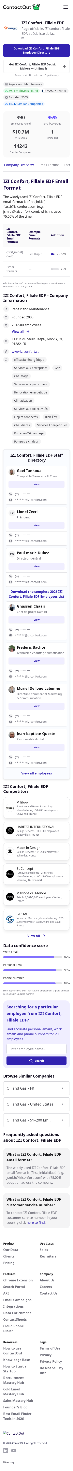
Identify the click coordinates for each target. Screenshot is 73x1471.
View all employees (36, 773)
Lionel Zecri (27, 512)
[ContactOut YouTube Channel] (13, 1450)
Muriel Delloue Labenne (38, 688)
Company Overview (19, 165)
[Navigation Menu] (66, 7)
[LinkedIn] (22, 38)
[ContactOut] (23, 6)
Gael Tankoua (29, 471)
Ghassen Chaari (31, 606)
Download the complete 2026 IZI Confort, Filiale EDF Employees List (36, 594)
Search (39, 1061)
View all (33, 936)
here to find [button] (36, 1222)
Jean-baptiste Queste (36, 734)
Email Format (49, 165)
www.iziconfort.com (27, 351)
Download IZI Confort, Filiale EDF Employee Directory (37, 50)
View (37, 484)
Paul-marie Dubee (33, 553)
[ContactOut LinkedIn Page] (5, 1450)
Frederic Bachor (31, 647)
